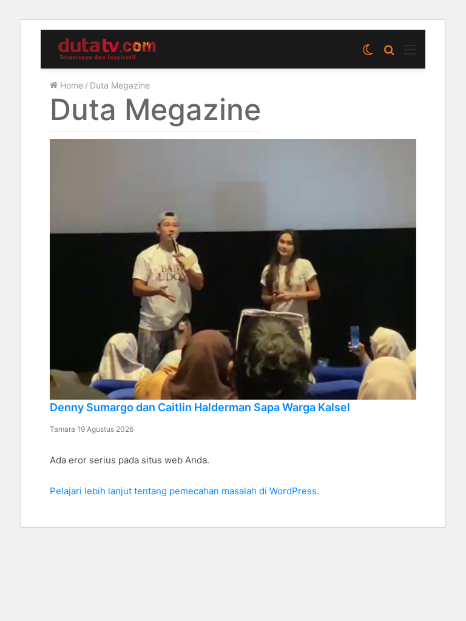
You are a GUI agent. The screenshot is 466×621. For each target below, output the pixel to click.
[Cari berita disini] (389, 53)
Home (70, 85)
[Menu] (410, 53)
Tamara (63, 429)
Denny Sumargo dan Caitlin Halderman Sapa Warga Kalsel (200, 407)
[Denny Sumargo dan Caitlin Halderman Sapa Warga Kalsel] (233, 269)
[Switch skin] (368, 53)
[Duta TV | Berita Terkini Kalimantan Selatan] (107, 49)
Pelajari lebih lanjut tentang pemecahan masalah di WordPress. (184, 491)
